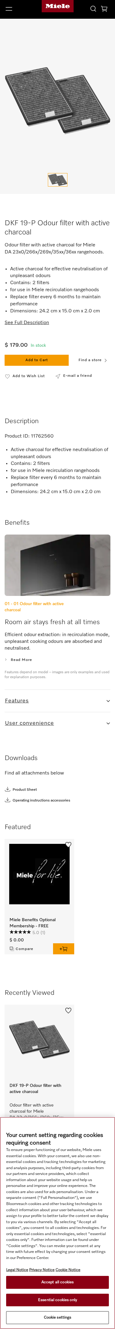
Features (17, 701)
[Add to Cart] (63, 948)
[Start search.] (93, 8)
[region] (57, 1223)
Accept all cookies (57, 1282)
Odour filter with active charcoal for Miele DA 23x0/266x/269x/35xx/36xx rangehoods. (42, 1112)
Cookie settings (57, 1317)
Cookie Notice (68, 1270)
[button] (19, 8)
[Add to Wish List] (68, 844)
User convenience (29, 723)
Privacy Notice (42, 1270)
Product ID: (17, 436)
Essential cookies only (57, 1300)
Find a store (90, 360)
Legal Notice (17, 1270)
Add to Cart (36, 360)
